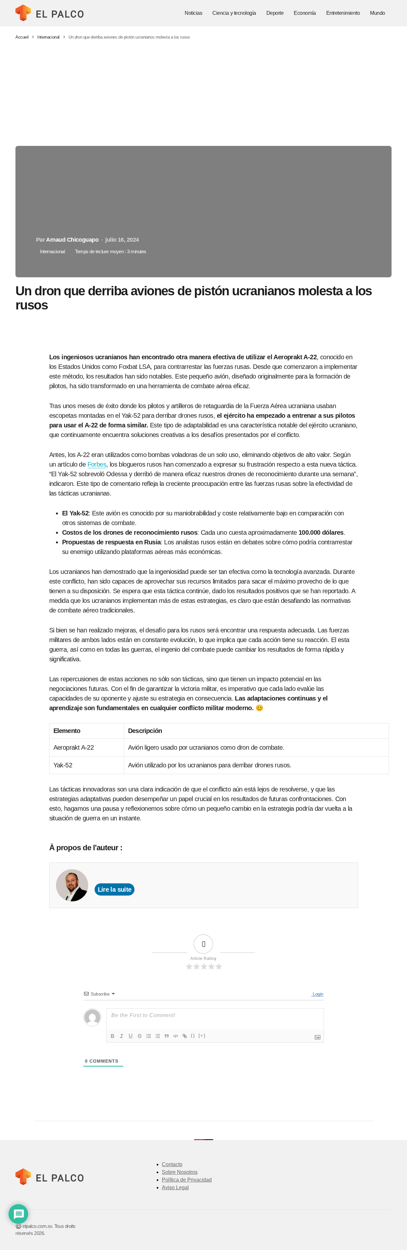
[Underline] (130, 1036)
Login (317, 993)
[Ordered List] (148, 1036)
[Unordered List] (157, 1036)
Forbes (97, 464)
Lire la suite (115, 889)
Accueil (21, 37)
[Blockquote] (166, 1036)
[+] (202, 1035)
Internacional (48, 37)
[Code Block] (175, 1036)
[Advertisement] (203, 93)
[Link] (184, 1036)
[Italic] (121, 1036)
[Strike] (139, 1036)
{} (193, 1035)
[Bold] (112, 1036)
